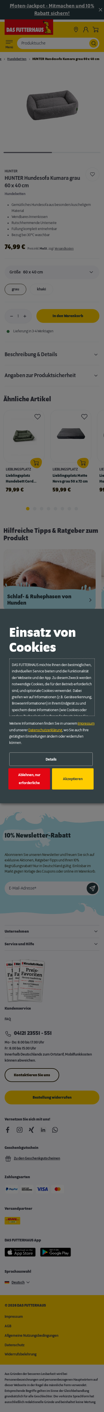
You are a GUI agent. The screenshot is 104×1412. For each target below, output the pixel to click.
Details (51, 759)
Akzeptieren (73, 779)
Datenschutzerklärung (45, 730)
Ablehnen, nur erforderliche (29, 779)
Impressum (86, 724)
